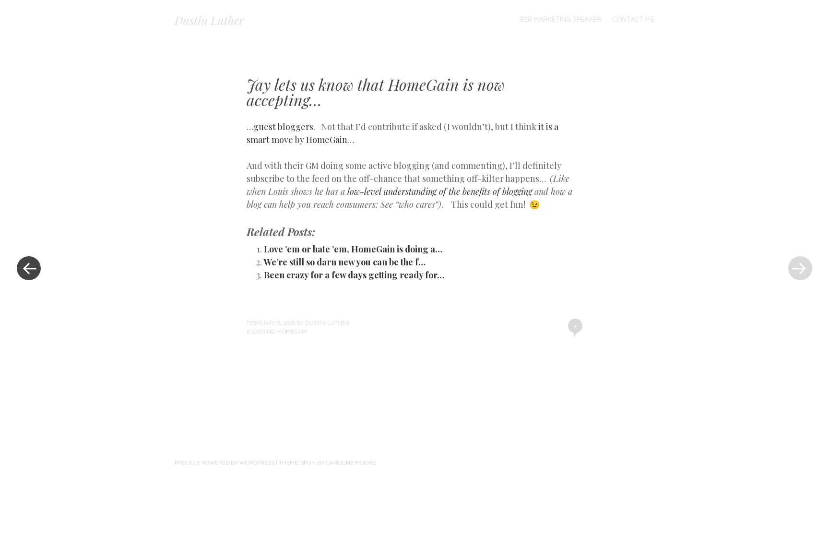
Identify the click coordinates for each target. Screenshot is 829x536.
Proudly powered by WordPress (224, 462)
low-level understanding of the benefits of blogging (440, 191)
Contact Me (633, 19)
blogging (261, 331)
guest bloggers (283, 126)
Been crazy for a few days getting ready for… (354, 275)
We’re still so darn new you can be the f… (345, 262)
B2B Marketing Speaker (560, 19)
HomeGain (292, 331)
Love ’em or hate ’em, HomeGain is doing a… (353, 249)
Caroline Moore (351, 462)
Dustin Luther (209, 20)
